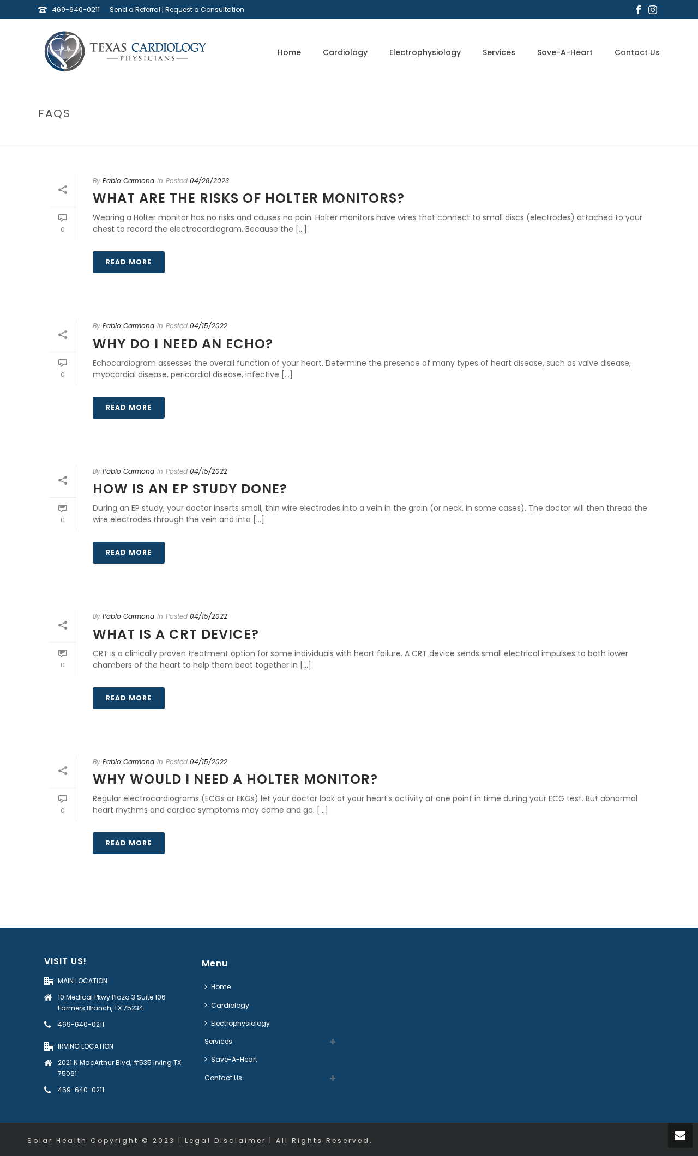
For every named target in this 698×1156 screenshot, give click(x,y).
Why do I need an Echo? (183, 344)
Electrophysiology (425, 52)
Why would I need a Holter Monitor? (235, 779)
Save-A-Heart (565, 52)
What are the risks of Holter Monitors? (249, 198)
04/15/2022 (208, 325)
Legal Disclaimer (225, 1140)
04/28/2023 (209, 180)
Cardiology (345, 52)
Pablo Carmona (128, 180)
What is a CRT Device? (176, 634)
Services (499, 52)
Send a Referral (135, 9)
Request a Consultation (204, 9)
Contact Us (637, 52)
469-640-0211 (76, 9)
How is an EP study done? (190, 489)
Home (289, 52)
